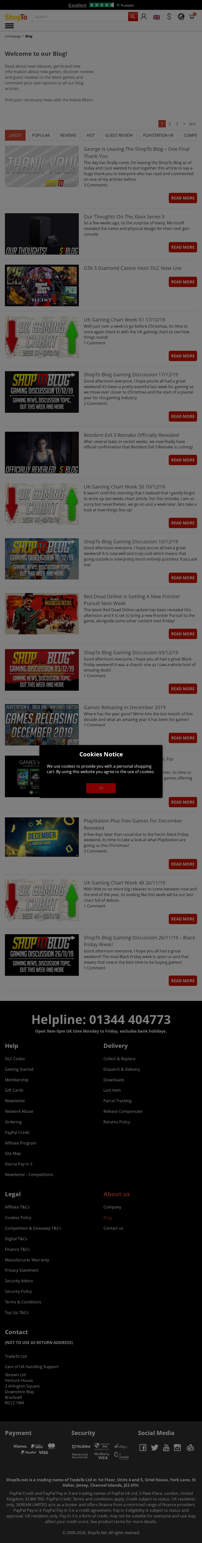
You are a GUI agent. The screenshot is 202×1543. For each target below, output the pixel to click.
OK (101, 788)
